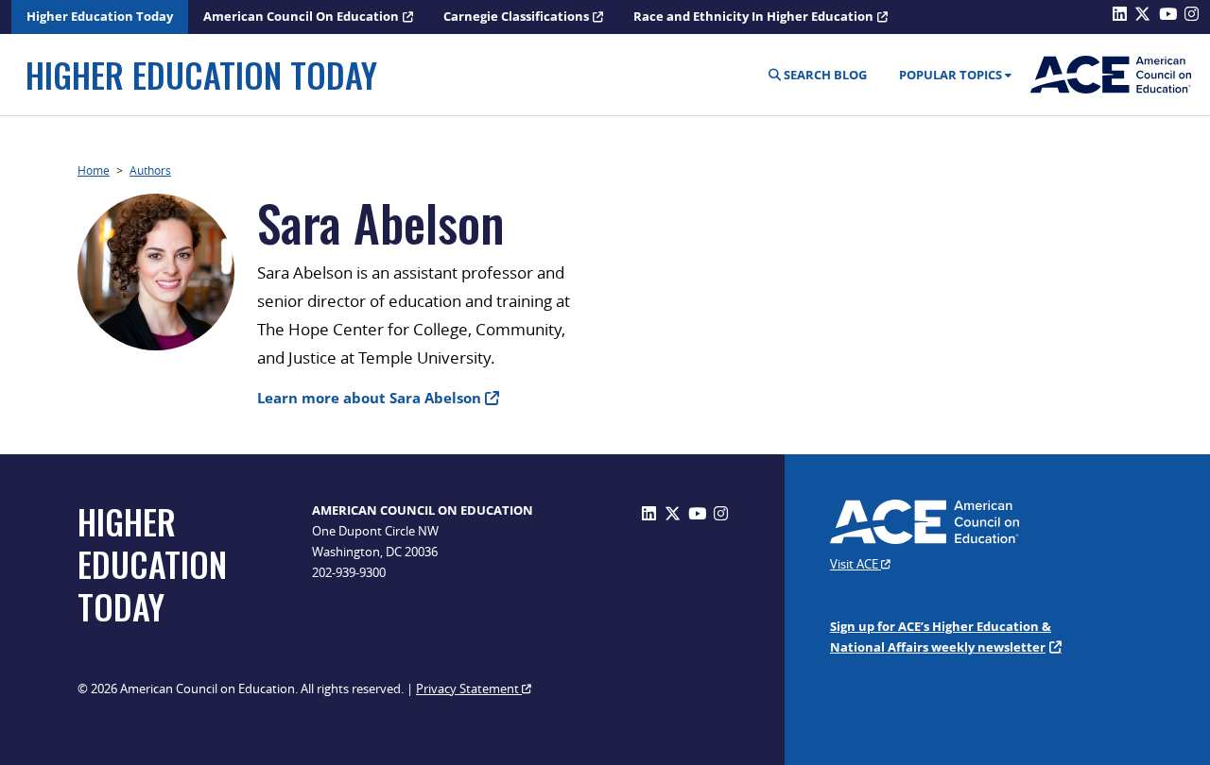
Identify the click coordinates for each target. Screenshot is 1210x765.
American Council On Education (301, 16)
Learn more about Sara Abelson (369, 397)
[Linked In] (649, 513)
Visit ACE (855, 563)
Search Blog (824, 74)
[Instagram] (721, 513)
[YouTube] (697, 513)
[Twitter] (673, 513)
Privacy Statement (469, 688)
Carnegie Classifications (516, 16)
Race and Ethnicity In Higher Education (753, 16)
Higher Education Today (99, 16)
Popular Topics (950, 74)
